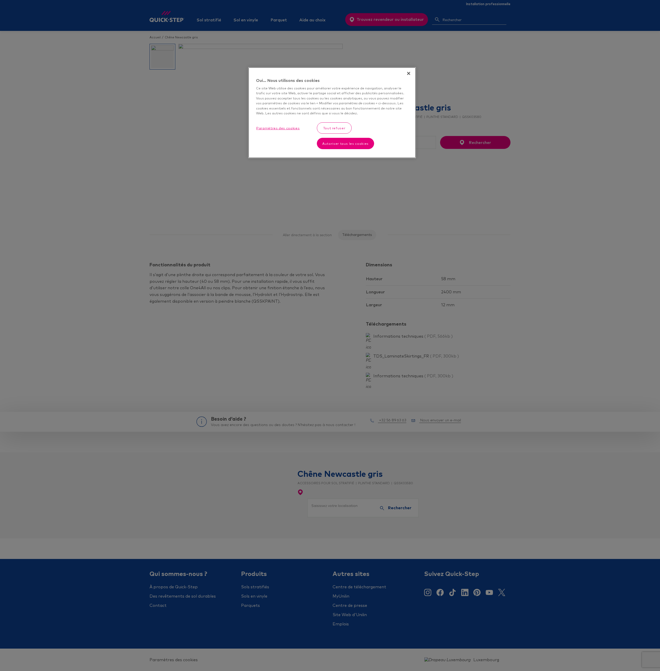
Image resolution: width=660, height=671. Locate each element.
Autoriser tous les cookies (345, 143)
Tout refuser (334, 128)
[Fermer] (408, 73)
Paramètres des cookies (278, 128)
